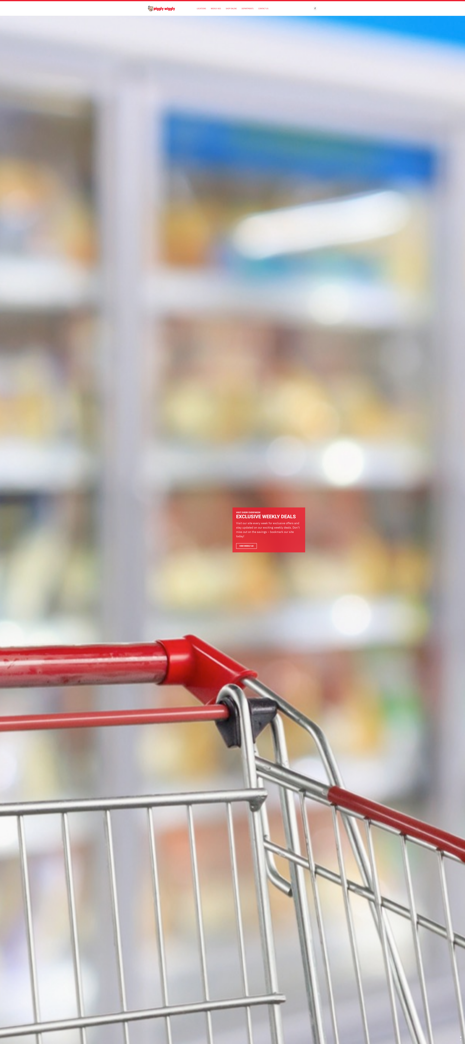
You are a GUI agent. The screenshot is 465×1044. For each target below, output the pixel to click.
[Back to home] (161, 8)
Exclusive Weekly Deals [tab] (460, 1039)
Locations (201, 8)
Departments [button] (247, 8)
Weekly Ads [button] (216, 8)
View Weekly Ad (246, 546)
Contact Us (263, 8)
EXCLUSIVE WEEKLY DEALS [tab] (460, 1037)
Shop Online (231, 8)
